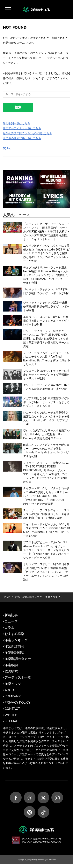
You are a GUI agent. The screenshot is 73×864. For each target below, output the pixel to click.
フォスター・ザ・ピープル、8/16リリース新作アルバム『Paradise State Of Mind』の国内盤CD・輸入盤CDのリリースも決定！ (46, 530)
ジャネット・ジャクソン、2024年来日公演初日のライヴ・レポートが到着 (46, 291)
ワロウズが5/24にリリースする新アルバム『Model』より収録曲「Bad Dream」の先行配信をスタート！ (46, 434)
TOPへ (7, 148)
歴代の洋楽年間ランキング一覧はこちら (27, 133)
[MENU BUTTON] (8, 10)
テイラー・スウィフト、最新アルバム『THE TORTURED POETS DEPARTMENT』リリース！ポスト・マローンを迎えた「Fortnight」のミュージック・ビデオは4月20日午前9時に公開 (46, 472)
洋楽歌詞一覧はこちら (16, 123)
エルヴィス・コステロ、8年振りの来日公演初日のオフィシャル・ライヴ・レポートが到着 (46, 320)
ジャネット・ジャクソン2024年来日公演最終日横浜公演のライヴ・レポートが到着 (46, 306)
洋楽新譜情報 (14, 646)
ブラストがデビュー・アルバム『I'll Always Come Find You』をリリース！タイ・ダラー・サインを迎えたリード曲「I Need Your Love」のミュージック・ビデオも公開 (46, 550)
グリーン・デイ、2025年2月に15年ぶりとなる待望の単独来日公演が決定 (46, 387)
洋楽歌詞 (11, 665)
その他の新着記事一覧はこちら (22, 138)
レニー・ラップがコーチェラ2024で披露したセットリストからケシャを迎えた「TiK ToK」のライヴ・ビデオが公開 (46, 418)
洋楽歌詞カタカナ (17, 659)
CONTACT (12, 708)
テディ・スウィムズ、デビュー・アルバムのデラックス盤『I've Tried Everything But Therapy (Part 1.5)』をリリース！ (46, 358)
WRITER (11, 715)
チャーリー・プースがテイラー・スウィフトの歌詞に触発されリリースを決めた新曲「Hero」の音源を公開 (46, 514)
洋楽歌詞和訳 (14, 652)
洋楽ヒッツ (12, 684)
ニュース (11, 621)
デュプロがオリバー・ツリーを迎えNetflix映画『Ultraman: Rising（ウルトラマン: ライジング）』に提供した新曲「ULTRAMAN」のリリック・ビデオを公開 (45, 275)
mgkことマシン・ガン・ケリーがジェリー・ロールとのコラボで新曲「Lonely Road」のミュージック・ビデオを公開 (46, 450)
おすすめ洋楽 (14, 634)
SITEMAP (11, 721)
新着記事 (11, 615)
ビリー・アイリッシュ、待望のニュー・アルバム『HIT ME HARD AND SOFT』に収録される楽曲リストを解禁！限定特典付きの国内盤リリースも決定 (46, 338)
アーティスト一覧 (17, 677)
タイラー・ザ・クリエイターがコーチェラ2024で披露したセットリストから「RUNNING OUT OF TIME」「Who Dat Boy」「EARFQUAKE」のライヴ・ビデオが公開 (46, 496)
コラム (9, 627)
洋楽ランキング (16, 640)
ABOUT (10, 690)
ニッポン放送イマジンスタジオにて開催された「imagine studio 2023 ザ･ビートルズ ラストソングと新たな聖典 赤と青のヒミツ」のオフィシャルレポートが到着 (46, 253)
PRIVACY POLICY (17, 702)
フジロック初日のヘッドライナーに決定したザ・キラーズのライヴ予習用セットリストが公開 (46, 374)
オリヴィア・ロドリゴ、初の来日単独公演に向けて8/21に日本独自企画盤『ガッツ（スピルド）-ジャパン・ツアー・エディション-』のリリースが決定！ (46, 571)
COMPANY (12, 696)
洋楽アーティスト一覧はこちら (22, 128)
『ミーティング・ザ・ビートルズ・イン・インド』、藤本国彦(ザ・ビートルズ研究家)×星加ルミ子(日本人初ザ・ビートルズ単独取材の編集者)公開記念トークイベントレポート (46, 231)
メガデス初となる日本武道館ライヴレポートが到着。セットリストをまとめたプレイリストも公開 (46, 402)
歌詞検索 (11, 671)
